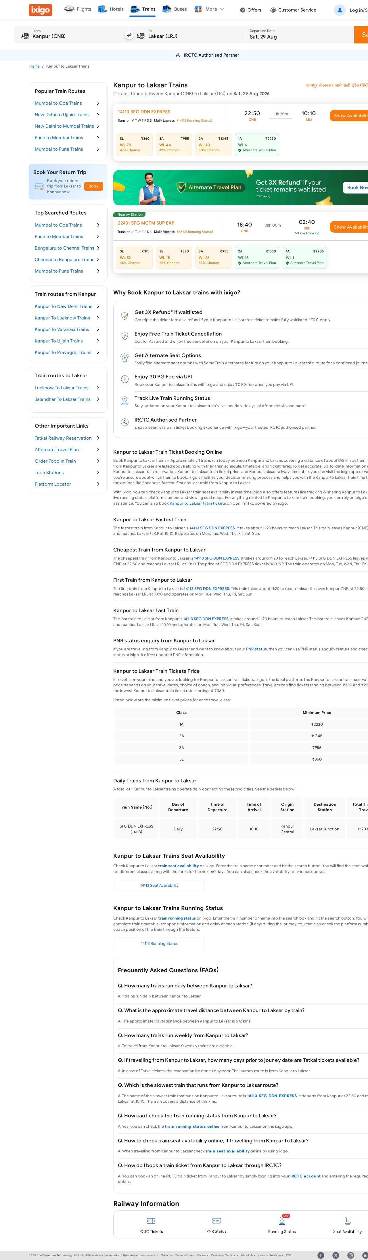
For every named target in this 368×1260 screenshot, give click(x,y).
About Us (247, 1255)
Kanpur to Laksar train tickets (198, 503)
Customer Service (223, 1255)
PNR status (256, 649)
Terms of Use (184, 1255)
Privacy (166, 1255)
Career (201, 1255)
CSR (289, 1255)
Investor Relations (269, 1255)
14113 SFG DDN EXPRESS (212, 528)
